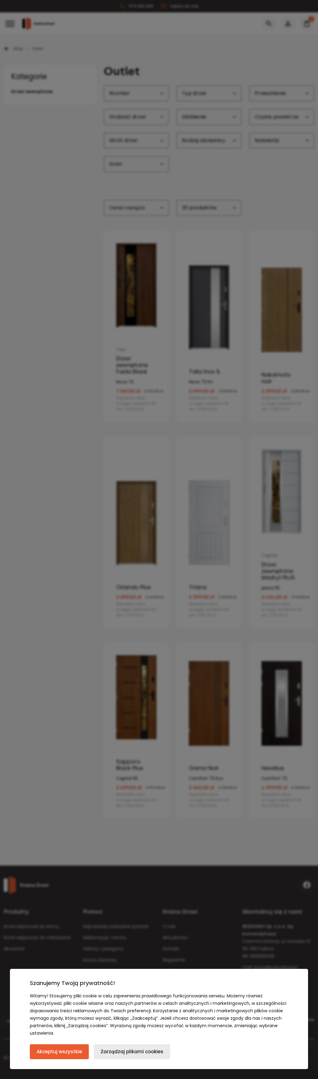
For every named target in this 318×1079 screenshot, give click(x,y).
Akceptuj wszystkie (59, 1051)
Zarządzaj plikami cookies (132, 1051)
